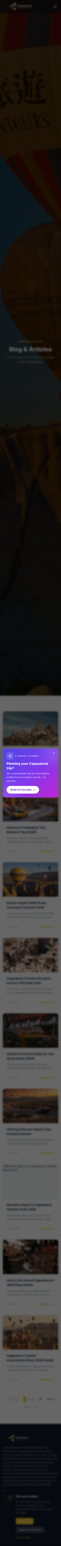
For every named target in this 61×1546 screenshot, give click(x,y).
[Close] (53, 753)
